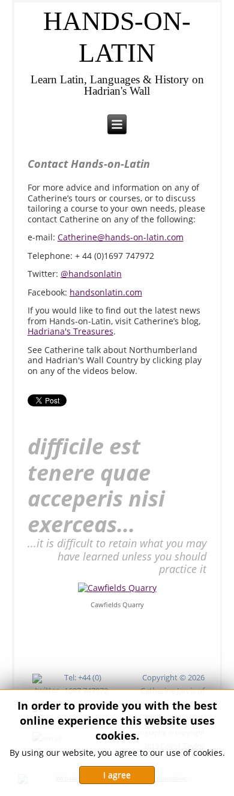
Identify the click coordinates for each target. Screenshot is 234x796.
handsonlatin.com (106, 292)
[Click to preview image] (117, 586)
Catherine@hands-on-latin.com (121, 237)
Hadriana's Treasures (70, 331)
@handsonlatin (91, 273)
